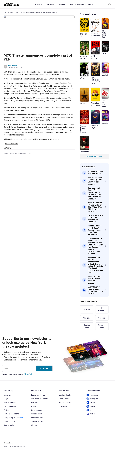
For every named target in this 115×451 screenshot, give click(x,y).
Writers (6, 410)
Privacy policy (9, 421)
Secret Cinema (65, 402)
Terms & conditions (11, 414)
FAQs (6, 399)
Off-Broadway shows (39, 399)
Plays (33, 406)
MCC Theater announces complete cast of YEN (41, 12)
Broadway (87, 309)
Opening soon (36, 410)
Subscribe (44, 368)
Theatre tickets (37, 421)
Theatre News (13, 12)
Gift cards (35, 425)
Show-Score (64, 399)
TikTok (92, 402)
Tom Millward (12, 66)
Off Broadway (102, 309)
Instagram (94, 399)
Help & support (10, 402)
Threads (93, 406)
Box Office (63, 406)
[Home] (11, 4)
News (22, 12)
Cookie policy (9, 425)
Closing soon (87, 326)
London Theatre (65, 395)
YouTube (93, 414)
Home (5, 12)
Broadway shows (38, 395)
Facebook (94, 395)
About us (7, 395)
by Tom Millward (11, 144)
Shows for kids (102, 326)
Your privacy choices (12, 418)
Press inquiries (10, 406)
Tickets (50, 4)
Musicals (86, 318)
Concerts (102, 318)
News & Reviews (77, 4)
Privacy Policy (28, 374)
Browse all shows (94, 156)
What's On (38, 4)
